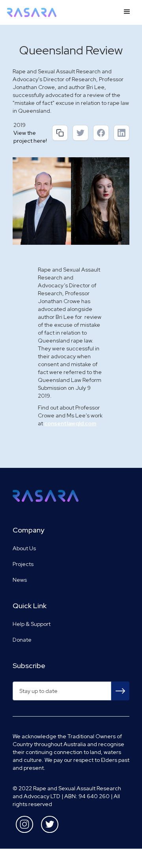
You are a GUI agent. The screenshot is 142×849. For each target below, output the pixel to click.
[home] (32, 12)
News (20, 579)
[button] (127, 12)
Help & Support (31, 623)
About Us (24, 548)
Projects (23, 564)
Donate (22, 639)
